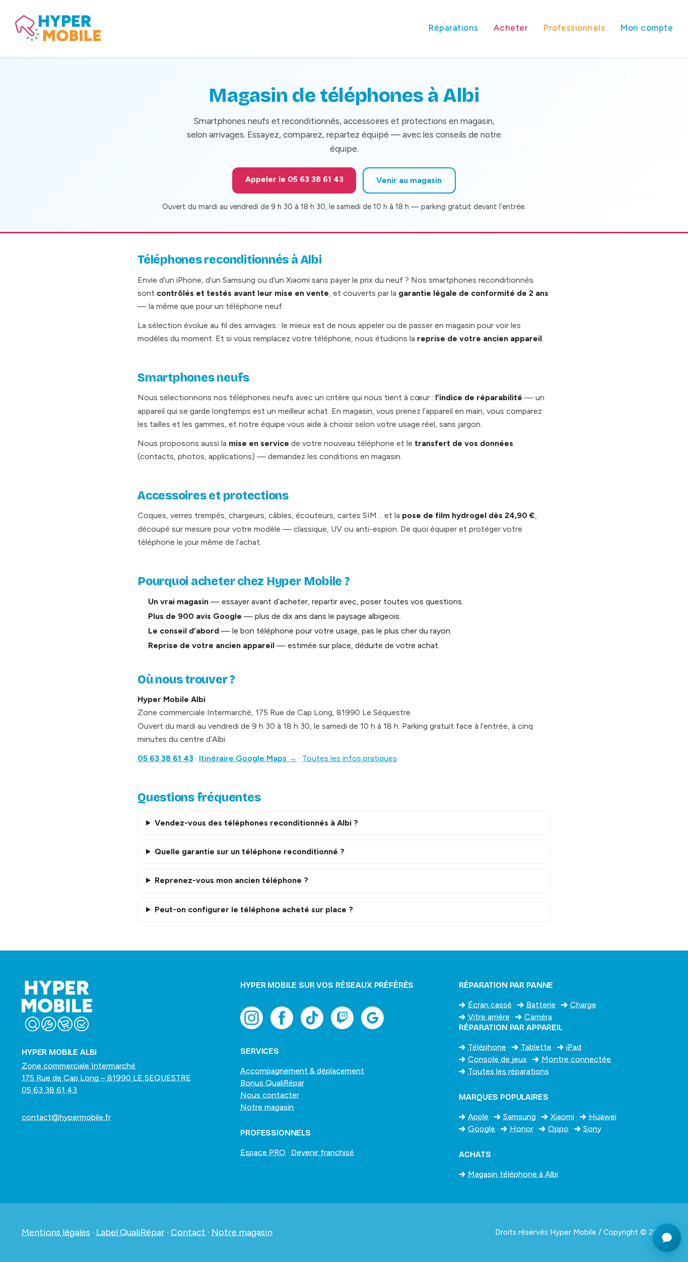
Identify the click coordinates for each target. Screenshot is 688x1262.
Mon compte (646, 28)
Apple (478, 1116)
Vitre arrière (489, 1017)
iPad (573, 1047)
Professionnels (574, 28)
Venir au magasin (409, 180)
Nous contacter (269, 1095)
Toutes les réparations (508, 1071)
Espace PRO (263, 1152)
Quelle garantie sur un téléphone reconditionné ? (250, 851)
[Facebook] (281, 1017)
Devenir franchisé (322, 1152)
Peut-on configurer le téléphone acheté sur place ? (254, 909)
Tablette (536, 1047)
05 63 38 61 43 (165, 758)
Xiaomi (562, 1116)
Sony (592, 1128)
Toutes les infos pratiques (349, 758)
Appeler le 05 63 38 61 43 (294, 179)
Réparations (453, 28)
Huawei (602, 1116)
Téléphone (487, 1047)
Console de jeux (497, 1059)
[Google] (372, 1017)
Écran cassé (490, 1004)
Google (481, 1128)
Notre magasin (267, 1107)
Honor (521, 1128)
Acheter (511, 28)
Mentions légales (56, 1232)
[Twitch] (342, 1017)
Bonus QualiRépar (272, 1083)
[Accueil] (214, 28)
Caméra (538, 1017)
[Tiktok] (312, 1017)
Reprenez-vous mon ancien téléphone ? (231, 880)
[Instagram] (251, 1017)
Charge (583, 1004)
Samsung (519, 1116)
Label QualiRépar (130, 1232)
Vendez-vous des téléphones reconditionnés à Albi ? (256, 823)
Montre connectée (576, 1059)
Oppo (558, 1128)
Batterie (541, 1004)
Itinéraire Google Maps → (248, 758)
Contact (188, 1232)
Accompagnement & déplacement (302, 1071)
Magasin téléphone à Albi (513, 1174)
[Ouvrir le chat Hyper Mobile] (667, 1238)
